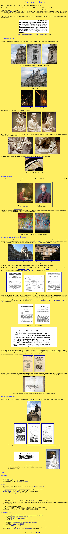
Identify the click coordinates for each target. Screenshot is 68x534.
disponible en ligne (18, 209)
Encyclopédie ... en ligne (9, 487)
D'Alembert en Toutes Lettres (19, 495)
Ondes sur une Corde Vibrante (9, 525)
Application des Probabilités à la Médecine (19, 518)
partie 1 (33, 486)
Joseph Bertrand (10, 11)
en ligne (14, 480)
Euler (28, 269)
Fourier (47, 269)
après (22, 492)
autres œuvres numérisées (24, 489)
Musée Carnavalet (23, 206)
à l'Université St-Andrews (8, 479)
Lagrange (25, 299)
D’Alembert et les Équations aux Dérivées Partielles (21, 516)
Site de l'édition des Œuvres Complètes (11, 491)
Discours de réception (7, 490)
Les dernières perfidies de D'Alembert (18, 523)
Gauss (43, 297)
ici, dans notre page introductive (28, 270)
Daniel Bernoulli (21, 269)
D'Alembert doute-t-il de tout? (16, 519)
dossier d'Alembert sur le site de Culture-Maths (14, 521)
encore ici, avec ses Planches (11, 489)
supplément (41, 486)
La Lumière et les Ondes (15, 517)
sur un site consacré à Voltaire (22, 481)
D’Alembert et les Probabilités (17, 524)
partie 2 (36, 486)
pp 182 (4, 301)
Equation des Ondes (7, 527)
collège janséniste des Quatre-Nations (38, 241)
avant (17, 492)
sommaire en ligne (35, 500)
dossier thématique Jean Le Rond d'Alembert (14, 515)
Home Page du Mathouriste (37, 532)
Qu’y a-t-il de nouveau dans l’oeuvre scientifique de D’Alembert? (24, 522)
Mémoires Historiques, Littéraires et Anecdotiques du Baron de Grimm (32, 34)
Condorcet (30, 399)
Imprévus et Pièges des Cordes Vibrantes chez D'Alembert (20, 528)
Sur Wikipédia (6, 478)
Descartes (14, 297)
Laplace (30, 299)
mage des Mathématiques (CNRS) (35, 515)
